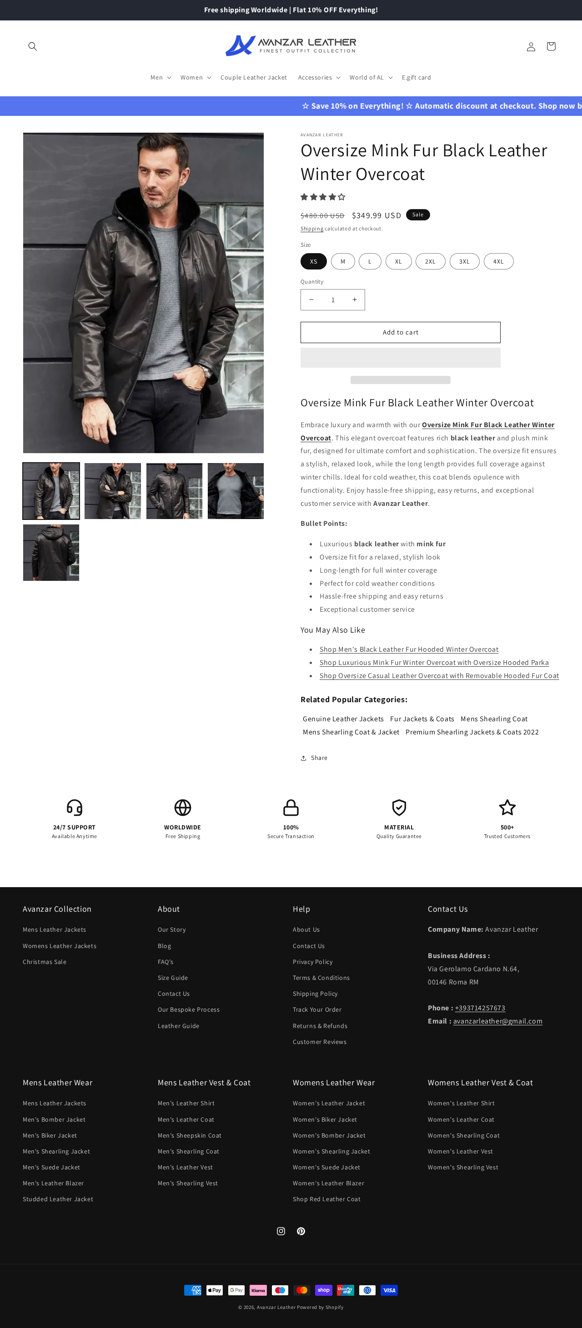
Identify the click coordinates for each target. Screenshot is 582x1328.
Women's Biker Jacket (325, 1119)
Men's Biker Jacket (50, 1135)
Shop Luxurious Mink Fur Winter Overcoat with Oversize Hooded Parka (434, 662)
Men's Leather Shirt (186, 1103)
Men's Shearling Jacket (56, 1151)
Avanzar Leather (276, 1307)
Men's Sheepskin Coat (190, 1135)
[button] (324, 197)
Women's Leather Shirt (461, 1103)
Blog (164, 946)
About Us (306, 929)
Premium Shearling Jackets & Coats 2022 (472, 732)
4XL (498, 261)
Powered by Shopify (320, 1307)
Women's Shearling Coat (464, 1135)
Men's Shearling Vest (188, 1183)
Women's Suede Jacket (327, 1167)
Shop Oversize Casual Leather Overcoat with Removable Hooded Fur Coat (439, 675)
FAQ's (166, 962)
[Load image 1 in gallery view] (51, 491)
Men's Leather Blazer (53, 1183)
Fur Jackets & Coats (422, 719)
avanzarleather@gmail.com (497, 1021)
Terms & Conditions (321, 978)
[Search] (33, 46)
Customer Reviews (320, 1042)
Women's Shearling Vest (463, 1167)
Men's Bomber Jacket (54, 1119)
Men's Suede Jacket (51, 1167)
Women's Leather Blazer (328, 1183)
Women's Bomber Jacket (329, 1135)
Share (319, 758)
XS (313, 261)
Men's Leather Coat (186, 1119)
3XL (464, 261)
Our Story (172, 929)
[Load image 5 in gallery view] (51, 552)
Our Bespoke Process (189, 1009)
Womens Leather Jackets (59, 946)
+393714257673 (480, 1008)
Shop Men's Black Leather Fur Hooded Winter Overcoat (409, 649)
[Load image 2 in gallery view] (112, 491)
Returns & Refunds (320, 1026)
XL (398, 261)
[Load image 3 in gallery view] (174, 491)
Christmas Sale (44, 962)
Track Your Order (317, 1009)
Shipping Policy (315, 993)
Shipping (312, 228)
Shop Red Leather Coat (327, 1199)
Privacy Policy (312, 962)
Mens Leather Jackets (54, 929)
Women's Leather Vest (460, 1151)
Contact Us (174, 993)
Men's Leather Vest (185, 1167)
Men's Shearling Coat (189, 1151)
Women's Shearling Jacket (331, 1151)
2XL (430, 261)
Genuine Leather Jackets (343, 719)
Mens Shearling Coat (494, 719)
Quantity (312, 281)
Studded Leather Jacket (58, 1199)
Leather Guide (179, 1026)
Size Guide (173, 978)
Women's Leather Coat (461, 1119)
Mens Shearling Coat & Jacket (351, 732)
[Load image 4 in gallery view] (235, 491)
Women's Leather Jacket (329, 1103)
